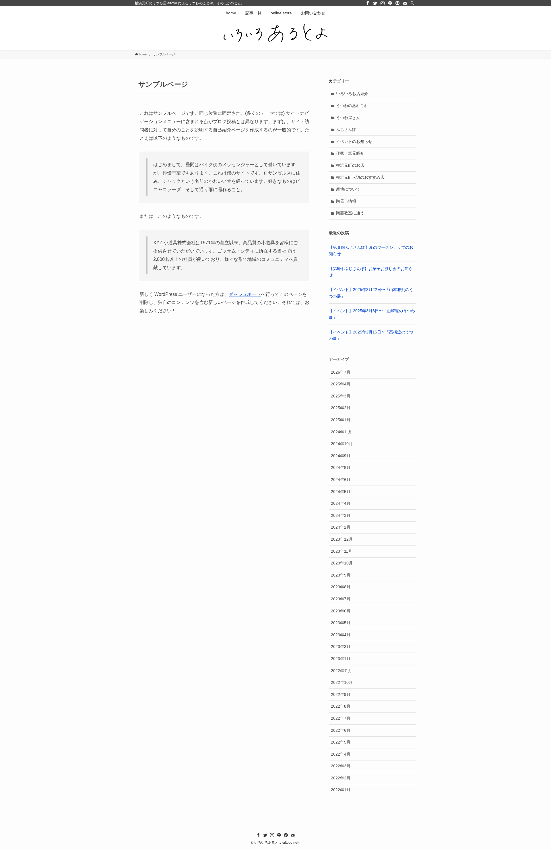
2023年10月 (342, 563)
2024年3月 (340, 515)
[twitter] (375, 3)
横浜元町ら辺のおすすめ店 (360, 177)
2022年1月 (340, 789)
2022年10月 (342, 682)
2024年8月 (340, 467)
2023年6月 (340, 611)
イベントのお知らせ (354, 141)
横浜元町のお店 (350, 165)
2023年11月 (341, 551)
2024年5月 (340, 491)
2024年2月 (340, 527)
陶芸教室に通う (350, 213)
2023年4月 (340, 634)
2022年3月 (340, 766)
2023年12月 (342, 539)
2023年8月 (340, 587)
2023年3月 (340, 646)
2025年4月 (340, 384)
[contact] (405, 3)
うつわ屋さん (348, 117)
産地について (348, 189)
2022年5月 (340, 742)
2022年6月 (340, 730)
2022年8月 (340, 706)
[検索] (412, 3)
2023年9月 (340, 575)
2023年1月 (340, 658)
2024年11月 (341, 432)
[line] (390, 3)
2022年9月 (340, 694)
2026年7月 (340, 372)
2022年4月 (340, 754)
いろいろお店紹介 (352, 93)
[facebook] (367, 3)
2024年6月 (340, 479)
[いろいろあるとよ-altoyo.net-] (275, 33)
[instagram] (382, 3)
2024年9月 (340, 455)
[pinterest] (397, 3)
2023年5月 (340, 622)
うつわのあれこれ (352, 105)
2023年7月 (340, 599)
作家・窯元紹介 (350, 153)
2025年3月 (340, 396)
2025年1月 (340, 420)
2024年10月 (342, 443)
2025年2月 (340, 407)
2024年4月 (340, 503)
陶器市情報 (346, 201)
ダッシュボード (245, 294)
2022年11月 (341, 670)
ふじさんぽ (346, 129)
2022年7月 (340, 718)
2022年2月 (340, 778)
